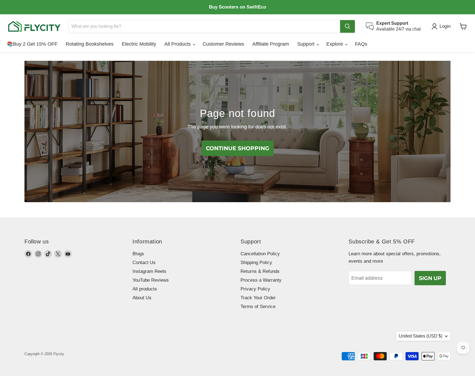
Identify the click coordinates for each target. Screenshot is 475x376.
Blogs (138, 253)
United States (420, 336)
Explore (335, 44)
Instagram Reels (149, 271)
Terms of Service (258, 306)
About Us (141, 297)
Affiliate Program (270, 44)
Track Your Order (258, 297)
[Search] (347, 26)
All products (144, 289)
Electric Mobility (139, 44)
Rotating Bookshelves (90, 44)
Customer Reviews (223, 44)
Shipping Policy (256, 262)
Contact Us (144, 262)
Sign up (430, 278)
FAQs (361, 44)
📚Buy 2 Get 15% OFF (32, 44)
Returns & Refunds (260, 271)
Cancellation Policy (260, 253)
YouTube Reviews (150, 280)
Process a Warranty (261, 280)
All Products (178, 44)
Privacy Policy (255, 289)
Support (306, 44)
